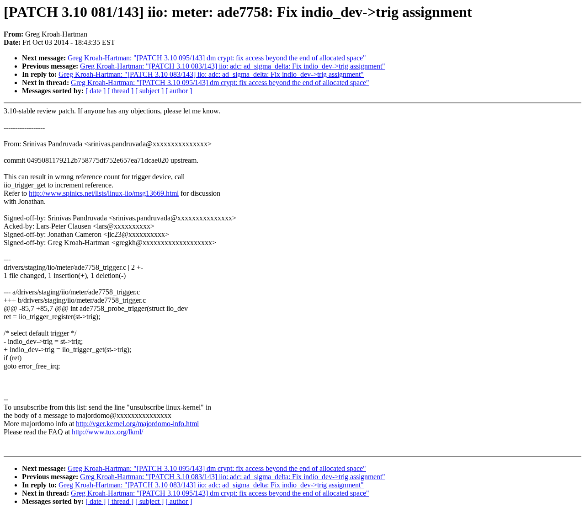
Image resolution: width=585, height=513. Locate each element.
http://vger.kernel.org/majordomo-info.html (137, 424)
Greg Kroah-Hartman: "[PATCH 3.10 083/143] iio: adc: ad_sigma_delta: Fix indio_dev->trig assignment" (232, 66)
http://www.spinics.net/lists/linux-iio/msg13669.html (104, 193)
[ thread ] (120, 91)
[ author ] (178, 91)
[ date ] (95, 91)
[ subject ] (149, 91)
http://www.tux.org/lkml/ (107, 432)
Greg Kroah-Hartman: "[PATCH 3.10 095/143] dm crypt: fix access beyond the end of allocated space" (217, 58)
